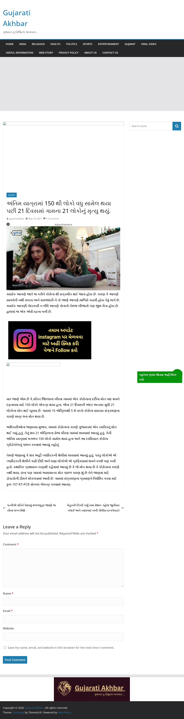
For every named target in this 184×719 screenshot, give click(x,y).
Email (8, 611)
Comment (11, 544)
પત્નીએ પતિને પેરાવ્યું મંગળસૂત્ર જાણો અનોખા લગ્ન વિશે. (31, 507)
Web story (46, 52)
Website (8, 628)
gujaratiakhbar (16, 218)
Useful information (19, 52)
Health (55, 44)
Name (8, 593)
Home (9, 44)
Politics (71, 44)
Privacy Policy (69, 52)
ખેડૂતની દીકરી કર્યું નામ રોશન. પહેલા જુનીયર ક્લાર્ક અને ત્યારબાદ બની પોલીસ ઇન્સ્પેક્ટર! (93, 507)
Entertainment (108, 44)
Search (176, 126)
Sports (87, 44)
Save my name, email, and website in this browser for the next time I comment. (61, 648)
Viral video (148, 44)
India (22, 44)
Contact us (110, 52)
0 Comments (52, 218)
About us (90, 52)
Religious (38, 44)
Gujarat (130, 44)
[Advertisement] (92, 84)
